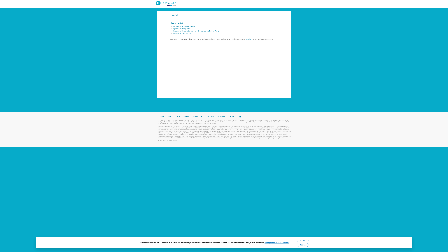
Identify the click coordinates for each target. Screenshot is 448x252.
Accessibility (221, 116)
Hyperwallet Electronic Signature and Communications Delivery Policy (196, 31)
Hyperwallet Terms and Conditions (184, 26)
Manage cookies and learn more (277, 243)
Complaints (210, 116)
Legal (178, 116)
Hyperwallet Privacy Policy (181, 29)
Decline (303, 245)
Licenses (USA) (198, 116)
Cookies (186, 116)
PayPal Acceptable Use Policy (182, 33)
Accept (302, 240)
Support (161, 116)
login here (249, 39)
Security (231, 116)
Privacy (170, 116)
